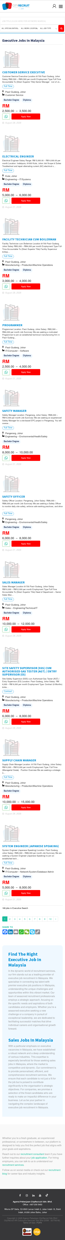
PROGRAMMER (12, 325)
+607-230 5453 (35, 1204)
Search (61, 28)
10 (50, 918)
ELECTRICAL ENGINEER (18, 156)
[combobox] (10, 28)
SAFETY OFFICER (13, 496)
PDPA (39, 1222)
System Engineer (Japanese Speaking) (30, 846)
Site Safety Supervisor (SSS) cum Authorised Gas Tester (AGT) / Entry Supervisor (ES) (29, 671)
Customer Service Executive (23, 72)
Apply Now (26, 116)
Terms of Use (29, 1222)
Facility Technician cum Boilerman (29, 239)
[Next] (55, 918)
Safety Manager (14, 411)
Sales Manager (13, 582)
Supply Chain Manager (19, 760)
